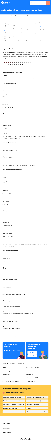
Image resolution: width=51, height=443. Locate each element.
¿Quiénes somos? (6, 428)
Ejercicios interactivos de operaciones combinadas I (12, 401)
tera (27, 371)
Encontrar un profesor (7, 426)
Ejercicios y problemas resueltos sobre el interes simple (37, 397)
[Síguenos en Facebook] (22, 439)
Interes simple (6, 412)
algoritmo (5, 367)
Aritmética (17, 15)
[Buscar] (40, 2)
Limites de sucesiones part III (10, 408)
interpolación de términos (32, 367)
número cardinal (43, 27)
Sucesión (29, 408)
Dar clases (5, 435)
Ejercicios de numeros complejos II (12, 397)
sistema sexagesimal (8, 371)
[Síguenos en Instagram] (29, 439)
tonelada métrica (7, 374)
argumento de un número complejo (12, 381)
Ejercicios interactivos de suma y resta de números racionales (13, 405)
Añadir (32, 352)
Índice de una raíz (7, 378)
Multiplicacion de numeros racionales (36, 412)
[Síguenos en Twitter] (25, 439)
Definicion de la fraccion (33, 404)
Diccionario (5, 15)
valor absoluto (29, 374)
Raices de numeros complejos (34, 401)
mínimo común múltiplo (32, 378)
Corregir (32, 356)
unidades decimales (31, 381)
